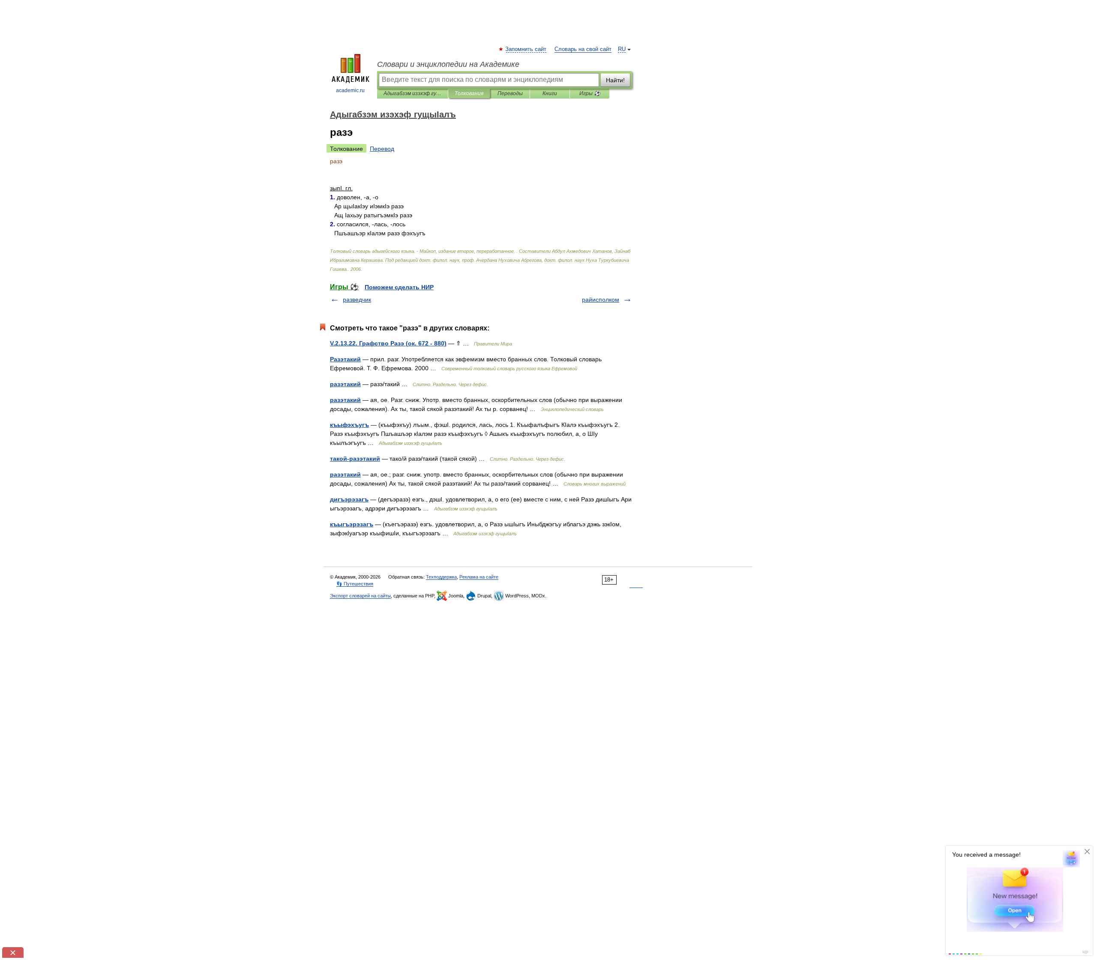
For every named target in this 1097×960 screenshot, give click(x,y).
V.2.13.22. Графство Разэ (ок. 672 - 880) (388, 343)
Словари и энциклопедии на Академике (448, 64)
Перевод (382, 148)
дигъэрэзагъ (349, 499)
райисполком (600, 299)
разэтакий (345, 384)
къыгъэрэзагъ (351, 524)
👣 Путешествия (354, 583)
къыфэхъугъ (349, 424)
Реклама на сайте (478, 576)
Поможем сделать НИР (399, 287)
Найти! (615, 80)
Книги (550, 93)
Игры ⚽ (589, 93)
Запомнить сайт (526, 49)
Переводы (510, 93)
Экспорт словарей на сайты (360, 595)
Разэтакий (345, 359)
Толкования (469, 93)
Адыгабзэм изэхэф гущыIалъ (412, 93)
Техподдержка (441, 576)
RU (622, 49)
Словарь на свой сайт (582, 49)
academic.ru (350, 90)
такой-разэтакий (355, 458)
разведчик (357, 299)
